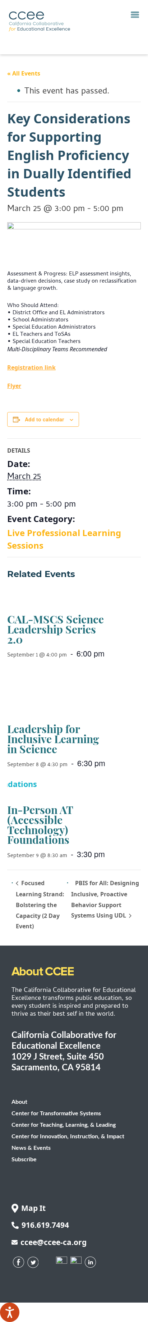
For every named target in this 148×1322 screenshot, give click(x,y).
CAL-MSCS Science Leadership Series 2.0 (55, 629)
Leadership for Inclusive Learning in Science (53, 739)
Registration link (31, 367)
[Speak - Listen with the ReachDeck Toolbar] (9, 1312)
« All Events (23, 73)
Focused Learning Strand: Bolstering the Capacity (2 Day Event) (40, 904)
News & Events (31, 1148)
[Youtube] (62, 1262)
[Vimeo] (76, 1262)
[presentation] (71, 599)
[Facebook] (18, 1262)
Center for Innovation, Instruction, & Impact (67, 1136)
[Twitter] (33, 1262)
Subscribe (24, 1159)
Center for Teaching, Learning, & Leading (63, 1125)
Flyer (14, 386)
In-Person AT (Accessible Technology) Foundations (40, 824)
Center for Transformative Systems (56, 1113)
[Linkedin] (90, 1262)
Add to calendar (44, 419)
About (19, 1102)
